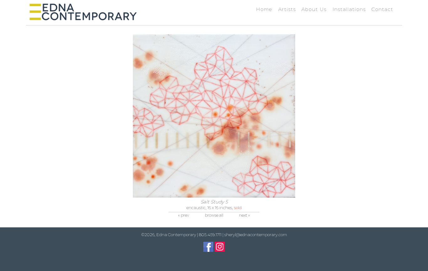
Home (264, 9)
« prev (183, 215)
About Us (313, 9)
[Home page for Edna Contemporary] (83, 12)
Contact (382, 9)
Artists (287, 9)
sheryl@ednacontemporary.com (255, 234)
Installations (349, 9)
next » (244, 215)
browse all (214, 215)
